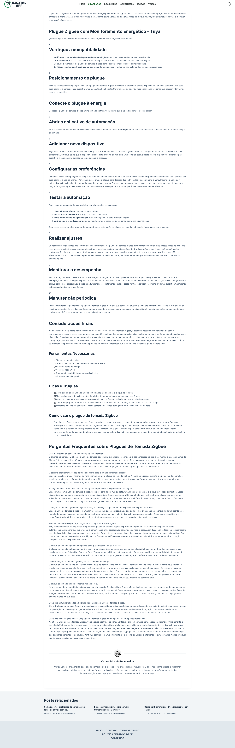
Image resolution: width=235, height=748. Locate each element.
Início (82, 4)
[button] (117, 453)
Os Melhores (127, 4)
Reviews (141, 4)
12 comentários (69, 713)
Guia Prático (94, 4)
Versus (152, 4)
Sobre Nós (117, 738)
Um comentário (119, 713)
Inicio (99, 730)
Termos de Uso (129, 730)
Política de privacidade (117, 734)
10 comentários (169, 713)
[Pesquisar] (229, 4)
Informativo (110, 4)
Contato (111, 730)
